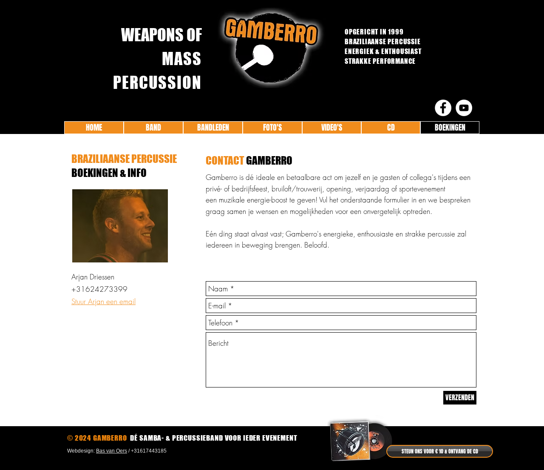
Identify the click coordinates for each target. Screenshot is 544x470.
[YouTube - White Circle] (464, 108)
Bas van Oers (111, 451)
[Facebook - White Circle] (443, 108)
